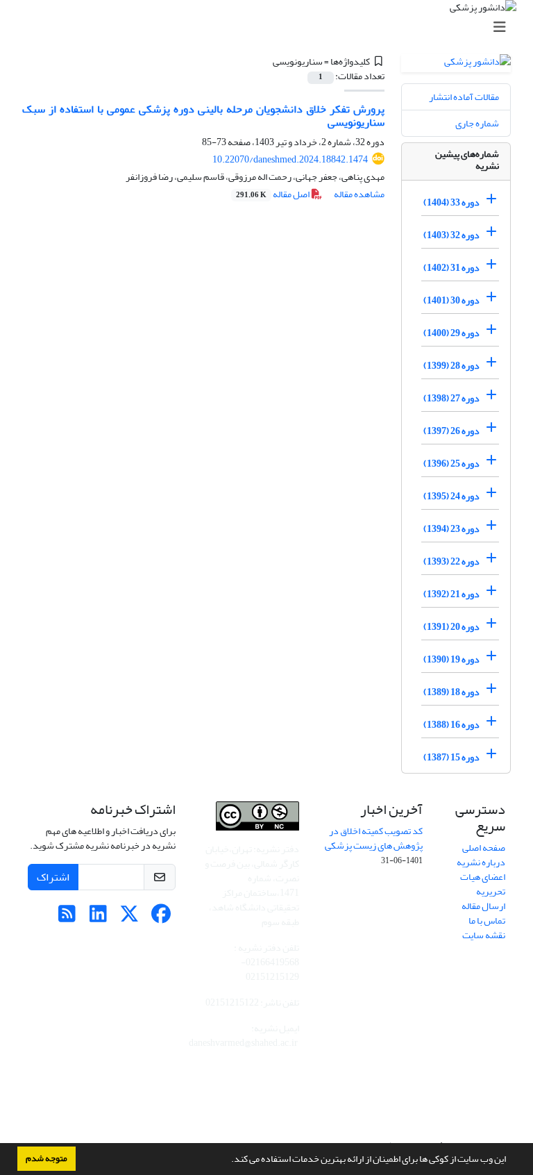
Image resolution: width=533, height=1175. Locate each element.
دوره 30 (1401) (451, 300)
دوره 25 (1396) (451, 463)
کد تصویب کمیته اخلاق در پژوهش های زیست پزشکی (374, 838)
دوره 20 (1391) (451, 626)
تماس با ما (486, 920)
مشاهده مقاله (359, 194)
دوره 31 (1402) (451, 267)
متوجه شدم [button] (46, 1158)
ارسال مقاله (483, 906)
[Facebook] (161, 917)
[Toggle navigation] (270, 27)
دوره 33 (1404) (451, 202)
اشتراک (53, 877)
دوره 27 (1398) (451, 398)
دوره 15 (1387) (451, 757)
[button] (228, 1160)
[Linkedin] (98, 917)
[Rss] (67, 917)
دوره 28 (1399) (451, 365)
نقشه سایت (483, 935)
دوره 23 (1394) (451, 528)
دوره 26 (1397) (451, 431)
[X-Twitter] (129, 917)
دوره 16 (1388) (451, 724)
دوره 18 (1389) (451, 692)
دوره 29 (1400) (451, 333)
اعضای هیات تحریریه (482, 884)
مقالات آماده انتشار (464, 97)
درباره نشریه (481, 862)
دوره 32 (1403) (451, 235)
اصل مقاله (273, 194)
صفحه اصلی (483, 847)
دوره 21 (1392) (451, 594)
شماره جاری (477, 123)
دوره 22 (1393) (451, 561)
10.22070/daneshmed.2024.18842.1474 (290, 159)
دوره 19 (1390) (451, 659)
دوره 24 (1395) (451, 496)
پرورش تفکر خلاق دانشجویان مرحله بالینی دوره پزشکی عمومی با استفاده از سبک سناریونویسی (203, 116)
